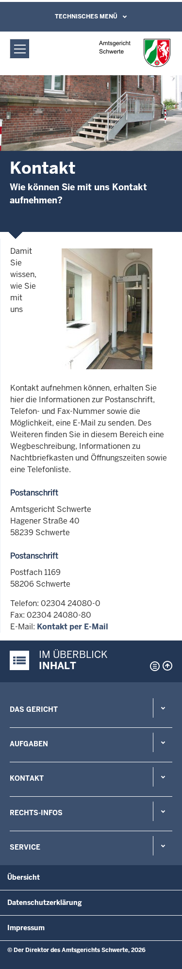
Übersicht (23, 877)
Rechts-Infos (36, 812)
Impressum (26, 927)
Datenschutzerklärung (44, 902)
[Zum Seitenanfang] (167, 666)
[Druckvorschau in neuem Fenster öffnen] (153, 666)
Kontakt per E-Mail (72, 627)
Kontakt (27, 778)
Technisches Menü (86, 16)
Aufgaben (29, 743)
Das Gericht (34, 709)
